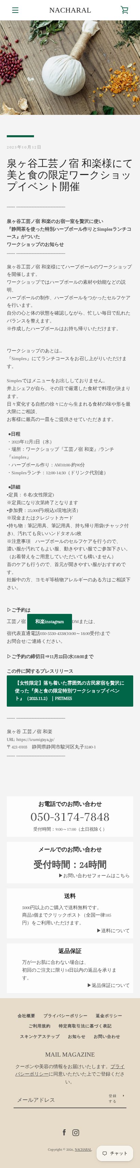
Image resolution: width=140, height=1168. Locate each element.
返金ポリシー (109, 1016)
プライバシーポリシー (65, 1016)
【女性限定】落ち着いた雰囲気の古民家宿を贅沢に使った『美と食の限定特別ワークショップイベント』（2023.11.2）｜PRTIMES (69, 690)
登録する (113, 1098)
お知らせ (77, 1036)
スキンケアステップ (40, 1036)
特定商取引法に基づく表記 (85, 1026)
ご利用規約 (40, 1026)
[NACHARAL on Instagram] (75, 1132)
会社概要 (26, 1016)
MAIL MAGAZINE (70, 1054)
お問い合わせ (107, 1036)
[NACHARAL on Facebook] (64, 1132)
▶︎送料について (113, 930)
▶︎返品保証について (108, 985)
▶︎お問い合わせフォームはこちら (94, 875)
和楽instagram (49, 621)
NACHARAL (70, 10)
